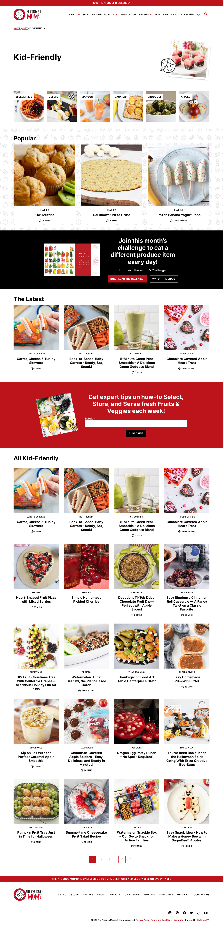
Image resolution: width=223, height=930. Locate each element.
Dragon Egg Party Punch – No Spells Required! (136, 755)
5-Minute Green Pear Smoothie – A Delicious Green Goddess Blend (137, 363)
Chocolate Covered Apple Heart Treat (187, 361)
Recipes (144, 14)
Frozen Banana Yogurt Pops (178, 215)
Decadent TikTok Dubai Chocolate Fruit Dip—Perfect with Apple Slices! (136, 603)
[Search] (205, 14)
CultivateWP (203, 920)
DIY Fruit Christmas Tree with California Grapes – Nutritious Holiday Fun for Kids (36, 683)
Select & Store (92, 14)
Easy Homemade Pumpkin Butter (187, 679)
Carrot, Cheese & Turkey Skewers (36, 361)
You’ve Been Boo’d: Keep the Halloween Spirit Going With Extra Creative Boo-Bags (186, 759)
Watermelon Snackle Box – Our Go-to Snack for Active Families (137, 836)
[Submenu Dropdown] (79, 14)
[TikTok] (198, 912)
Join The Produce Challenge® (111, 2)
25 (123, 860)
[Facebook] (184, 912)
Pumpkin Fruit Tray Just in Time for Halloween (36, 834)
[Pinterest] (177, 912)
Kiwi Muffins (44, 215)
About (73, 14)
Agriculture (128, 14)
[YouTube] (205, 912)
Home (17, 28)
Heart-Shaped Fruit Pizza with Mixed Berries (36, 599)
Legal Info (178, 920)
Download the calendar (127, 278)
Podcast (149, 894)
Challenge (132, 894)
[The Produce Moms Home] (27, 14)
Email (90, 418)
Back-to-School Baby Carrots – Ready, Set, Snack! (86, 363)
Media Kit (183, 894)
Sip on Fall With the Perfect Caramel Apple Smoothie (36, 757)
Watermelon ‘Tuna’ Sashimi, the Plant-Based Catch (86, 681)
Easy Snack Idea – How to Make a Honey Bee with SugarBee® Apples (187, 836)
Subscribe (187, 14)
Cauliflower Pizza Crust (111, 215)
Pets (157, 14)
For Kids (109, 14)
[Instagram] (170, 912)
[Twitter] (191, 912)
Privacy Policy (142, 920)
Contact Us (201, 894)
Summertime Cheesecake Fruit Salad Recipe (86, 834)
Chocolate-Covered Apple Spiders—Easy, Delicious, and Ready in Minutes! (86, 759)
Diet (25, 28)
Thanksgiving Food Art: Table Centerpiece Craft (136, 679)
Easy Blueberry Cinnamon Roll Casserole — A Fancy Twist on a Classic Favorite (187, 603)
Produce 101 (170, 14)
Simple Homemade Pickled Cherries (86, 599)
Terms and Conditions (161, 920)
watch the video (163, 278)
